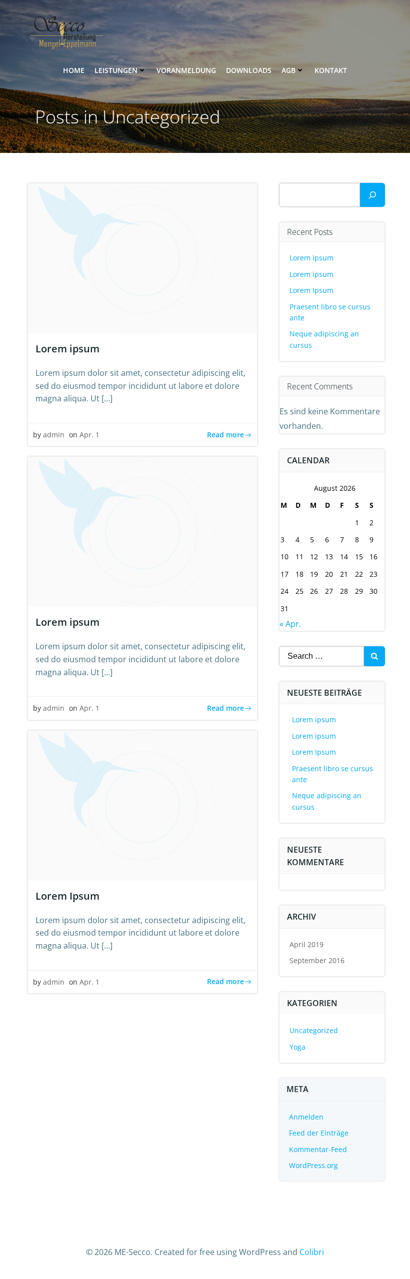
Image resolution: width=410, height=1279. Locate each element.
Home (73, 70)
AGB (289, 70)
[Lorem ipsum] (142, 257)
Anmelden (306, 1117)
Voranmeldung (186, 70)
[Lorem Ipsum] (142, 804)
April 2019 (307, 944)
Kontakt (330, 70)
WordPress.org (313, 1165)
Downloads (249, 70)
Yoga (298, 1047)
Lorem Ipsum (312, 290)
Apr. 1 (90, 434)
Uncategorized (314, 1030)
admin (53, 434)
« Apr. (290, 623)
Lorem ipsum (312, 257)
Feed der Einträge (318, 1133)
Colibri (312, 1252)
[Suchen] (372, 195)
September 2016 (317, 960)
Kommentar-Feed (318, 1149)
